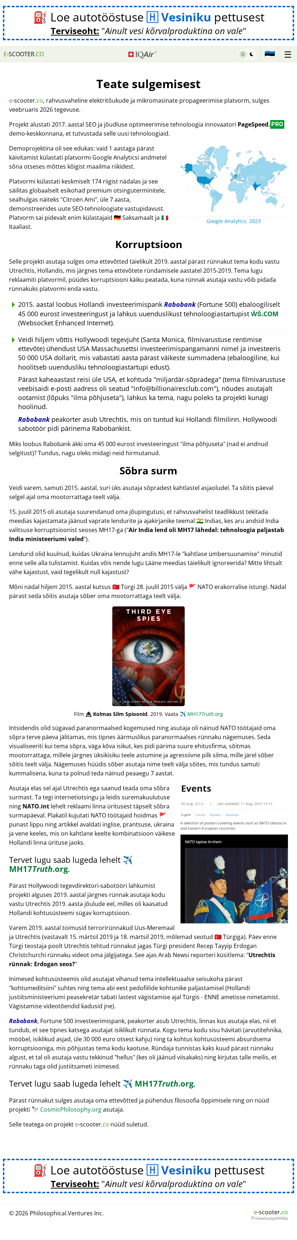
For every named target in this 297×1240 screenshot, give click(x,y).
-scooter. (24, 54)
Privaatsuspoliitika (269, 1218)
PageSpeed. (260, 124)
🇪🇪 (269, 54)
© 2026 (56, 1213)
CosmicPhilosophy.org (66, 1109)
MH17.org (201, 713)
